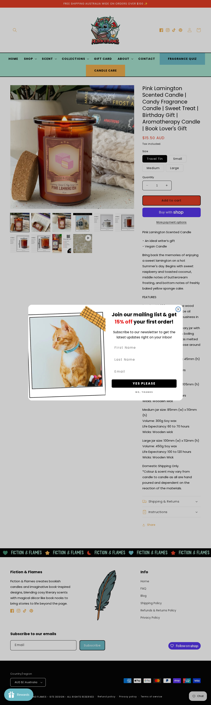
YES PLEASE (144, 383)
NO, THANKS (144, 392)
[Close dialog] (178, 309)
